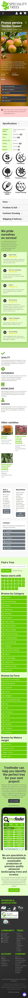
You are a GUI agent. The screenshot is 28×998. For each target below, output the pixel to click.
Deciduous (16, 134)
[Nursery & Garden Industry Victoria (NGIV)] (9, 908)
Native (6, 654)
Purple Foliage (9, 658)
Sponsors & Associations (8, 902)
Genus (18, 942)
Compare (7, 93)
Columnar (8, 688)
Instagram (9, 538)
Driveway (7, 614)
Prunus (15, 146)
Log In (3, 957)
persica (15, 149)
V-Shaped (8, 728)
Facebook (9, 531)
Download (7, 101)
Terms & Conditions (21, 965)
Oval (6, 704)
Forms (18, 947)
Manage (17, 972)
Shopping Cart (5, 960)
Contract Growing (20, 960)
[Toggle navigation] (3, 13)
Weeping (7, 732)
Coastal (7, 605)
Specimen (8, 670)
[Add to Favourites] (26, 24)
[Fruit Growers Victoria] (5, 921)
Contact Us (18, 971)
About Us (18, 957)
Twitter (8, 534)
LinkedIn (8, 545)
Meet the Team (19, 958)
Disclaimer (18, 969)
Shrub (6, 720)
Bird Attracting (10, 601)
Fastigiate (8, 696)
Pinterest (8, 548)
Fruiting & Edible (10, 638)
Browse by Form (10, 676)
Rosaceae (15, 143)
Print (5, 97)
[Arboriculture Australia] (3, 908)
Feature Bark (9, 622)
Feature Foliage (10, 630)
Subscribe (20, 515)
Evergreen (8, 618)
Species (19, 944)
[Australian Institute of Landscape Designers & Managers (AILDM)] (14, 908)
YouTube (8, 541)
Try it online (14, 801)
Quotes (3, 962)
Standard (8, 724)
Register (3, 958)
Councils (19, 951)
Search (7, 571)
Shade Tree (8, 662)
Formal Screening (11, 634)
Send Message (6, 511)
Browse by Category (12, 593)
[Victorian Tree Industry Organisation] (20, 908)
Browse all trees (17, 571)
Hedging (7, 646)
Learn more (14, 890)
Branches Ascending (12, 679)
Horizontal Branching (12, 700)
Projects (19, 949)
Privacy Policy (19, 967)
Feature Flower (10, 626)
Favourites (4, 964)
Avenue (7, 597)
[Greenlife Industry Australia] (9, 915)
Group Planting (10, 642)
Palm (6, 708)
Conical (7, 692)
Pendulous (8, 712)
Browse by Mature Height (11, 739)
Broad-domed (9, 684)
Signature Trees (10, 666)
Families (19, 940)
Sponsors (18, 964)
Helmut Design (15, 992)
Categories (20, 945)
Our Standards (19, 962)
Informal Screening (11, 650)
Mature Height (21, 938)
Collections (20, 937)
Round (15, 137)
